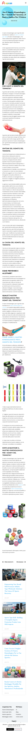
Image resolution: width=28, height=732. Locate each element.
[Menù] (25, 2)
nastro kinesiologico (16, 488)
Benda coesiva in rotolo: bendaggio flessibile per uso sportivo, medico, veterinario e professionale (14, 685)
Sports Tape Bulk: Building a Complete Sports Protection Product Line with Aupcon (13, 621)
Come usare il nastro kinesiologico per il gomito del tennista (12, 339)
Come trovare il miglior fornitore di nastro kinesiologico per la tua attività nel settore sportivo (13, 653)
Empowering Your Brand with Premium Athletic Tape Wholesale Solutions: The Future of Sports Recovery (13, 588)
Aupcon (20, 485)
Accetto (10, 729)
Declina (18, 729)
